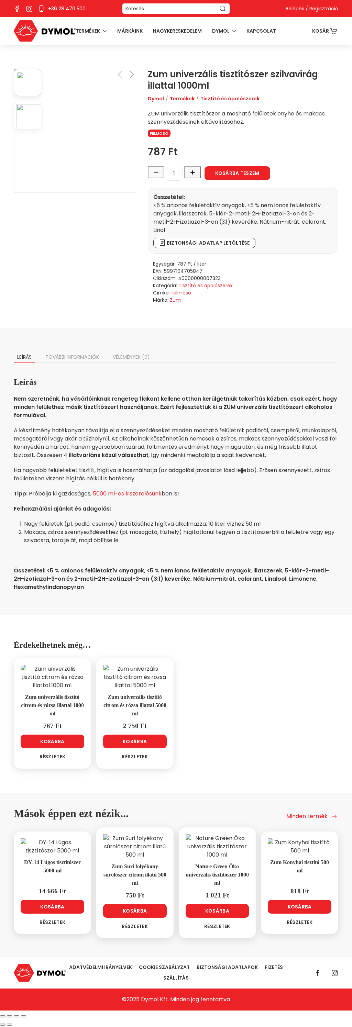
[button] (120, 74)
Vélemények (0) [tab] (131, 357)
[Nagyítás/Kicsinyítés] (3, 1016)
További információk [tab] (72, 357)
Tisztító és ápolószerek (205, 285)
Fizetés (274, 967)
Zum (175, 300)
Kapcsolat (261, 30)
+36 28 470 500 (67, 8)
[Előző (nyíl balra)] (3, 1025)
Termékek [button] (88, 30)
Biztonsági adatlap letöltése (208, 242)
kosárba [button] (52, 741)
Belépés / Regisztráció (312, 8)
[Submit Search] (223, 8)
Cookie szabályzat (164, 967)
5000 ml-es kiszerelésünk (127, 494)
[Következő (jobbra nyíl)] (9, 1025)
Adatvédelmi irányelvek (100, 967)
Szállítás (176, 977)
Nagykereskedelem (177, 30)
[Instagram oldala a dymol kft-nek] (29, 8)
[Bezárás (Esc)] (23, 1016)
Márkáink (130, 30)
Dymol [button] (221, 30)
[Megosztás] (16, 1016)
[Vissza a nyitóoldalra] (45, 31)
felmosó (159, 133)
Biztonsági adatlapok (227, 967)
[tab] (27, 82)
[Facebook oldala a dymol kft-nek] (17, 8)
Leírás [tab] (24, 357)
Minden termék (307, 816)
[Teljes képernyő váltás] (9, 1016)
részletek (53, 756)
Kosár (320, 30)
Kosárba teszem (237, 173)
